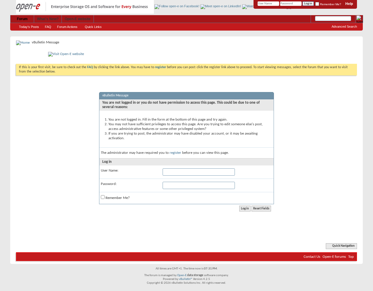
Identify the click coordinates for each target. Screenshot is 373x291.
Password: (109, 184)
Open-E (181, 275)
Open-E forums (334, 257)
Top (351, 257)
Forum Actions (67, 27)
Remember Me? (330, 4)
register (175, 153)
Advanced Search (344, 26)
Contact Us (312, 257)
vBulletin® (185, 279)
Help (349, 4)
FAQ (48, 27)
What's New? (48, 19)
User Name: (109, 170)
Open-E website (78, 19)
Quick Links (93, 27)
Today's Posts (29, 27)
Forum (22, 19)
